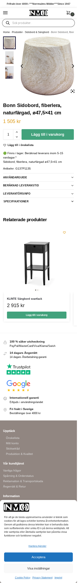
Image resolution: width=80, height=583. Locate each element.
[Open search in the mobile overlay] (38, 23)
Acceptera (38, 557)
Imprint (58, 577)
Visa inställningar (38, 568)
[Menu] (9, 13)
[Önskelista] (64, 232)
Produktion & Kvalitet (19, 453)
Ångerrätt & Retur (14, 486)
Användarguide (15, 177)
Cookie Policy (22, 577)
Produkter (17, 32)
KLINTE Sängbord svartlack (24, 298)
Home (6, 32)
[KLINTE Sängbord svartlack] (37, 260)
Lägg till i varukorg (47, 134)
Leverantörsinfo (17, 193)
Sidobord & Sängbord (37, 32)
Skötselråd (13, 448)
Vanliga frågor (12, 470)
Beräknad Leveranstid (21, 185)
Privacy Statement (42, 577)
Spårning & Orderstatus (18, 475)
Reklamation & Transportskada (23, 481)
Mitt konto (12, 443)
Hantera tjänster (37, 546)
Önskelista (12, 438)
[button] (69, 13)
